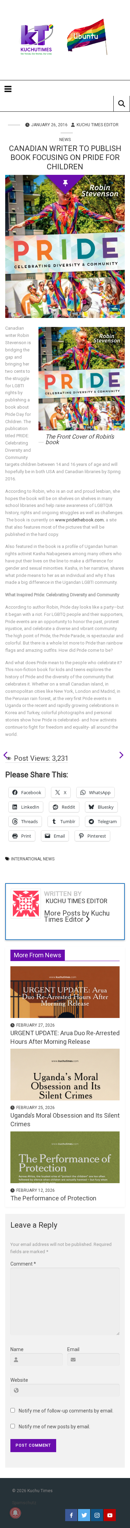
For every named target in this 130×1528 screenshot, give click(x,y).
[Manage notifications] (15, 1512)
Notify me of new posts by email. (54, 1426)
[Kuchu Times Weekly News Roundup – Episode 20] (118, 756)
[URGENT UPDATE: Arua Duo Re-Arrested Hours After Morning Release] (65, 991)
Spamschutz (24, 1502)
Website (19, 1380)
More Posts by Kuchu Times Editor (77, 916)
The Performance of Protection (53, 1198)
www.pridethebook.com (79, 519)
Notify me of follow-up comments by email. (66, 1411)
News (65, 139)
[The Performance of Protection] (65, 1156)
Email (73, 1349)
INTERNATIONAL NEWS (32, 859)
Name (17, 1349)
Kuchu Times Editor (98, 124)
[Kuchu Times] (65, 40)
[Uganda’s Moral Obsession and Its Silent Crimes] (65, 1074)
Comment (23, 1264)
